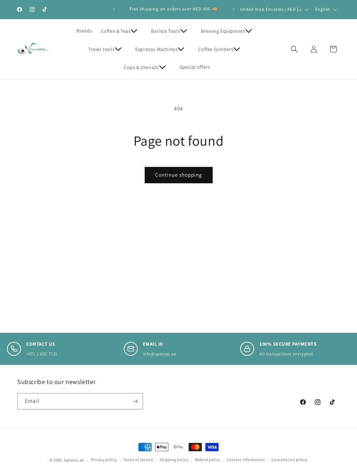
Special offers (195, 67)
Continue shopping (178, 174)
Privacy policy (104, 459)
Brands (84, 31)
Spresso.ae (74, 460)
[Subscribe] (135, 401)
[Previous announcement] (113, 9)
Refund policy (207, 459)
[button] (122, 31)
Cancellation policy (289, 459)
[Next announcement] (233, 9)
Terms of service (138, 459)
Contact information (246, 459)
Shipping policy (174, 459)
